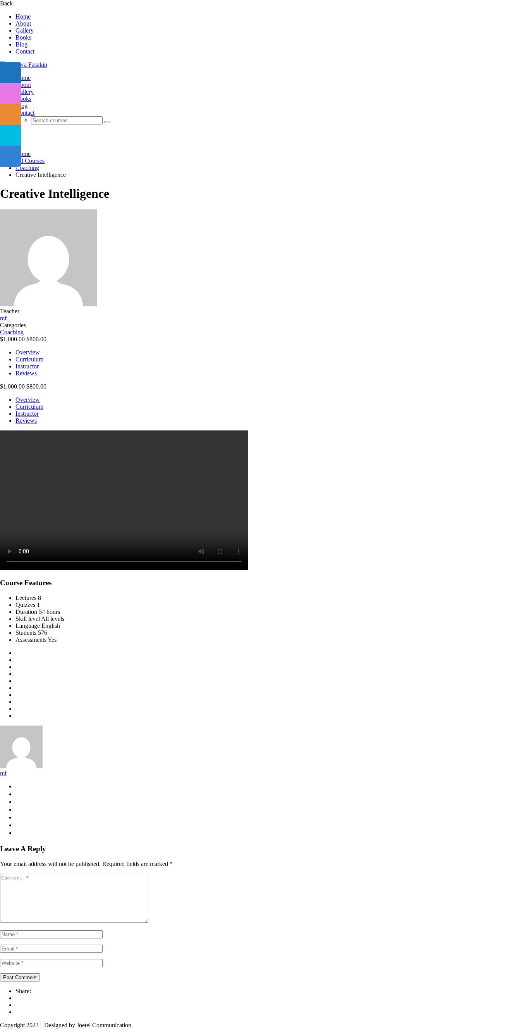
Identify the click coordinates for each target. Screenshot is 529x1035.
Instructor (27, 366)
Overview (27, 352)
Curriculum (29, 359)
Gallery (24, 30)
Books (23, 37)
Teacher (9, 311)
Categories (13, 325)
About (23, 23)
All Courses (30, 160)
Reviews (26, 373)
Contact (24, 51)
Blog (21, 44)
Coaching (27, 167)
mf (3, 773)
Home (23, 16)
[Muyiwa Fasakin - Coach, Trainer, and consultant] (23, 64)
